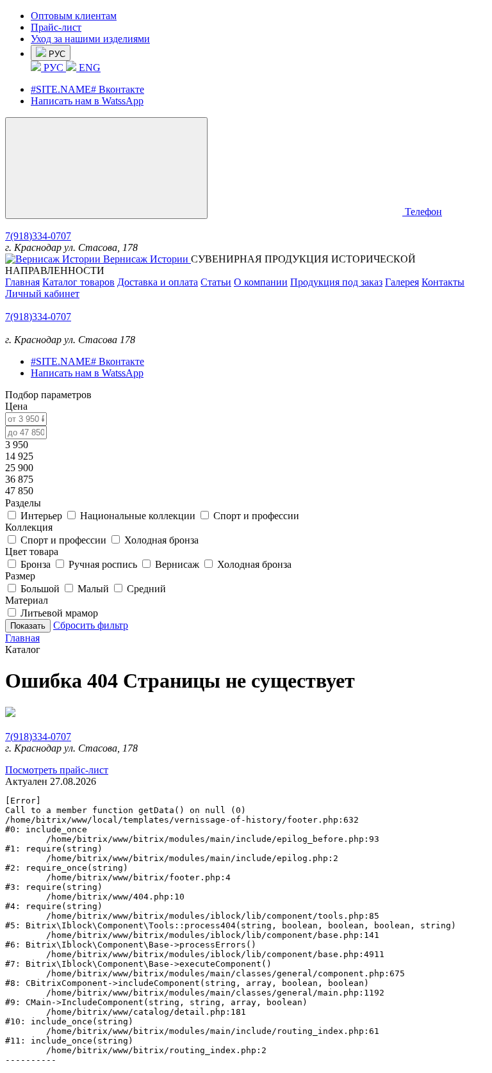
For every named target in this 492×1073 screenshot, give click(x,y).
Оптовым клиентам (74, 15)
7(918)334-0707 (38, 235)
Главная (22, 282)
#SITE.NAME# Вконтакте (87, 89)
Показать (27, 626)
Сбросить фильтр (90, 625)
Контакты (443, 282)
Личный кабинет (42, 293)
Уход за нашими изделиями (90, 38)
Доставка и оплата (157, 282)
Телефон (423, 211)
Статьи (216, 282)
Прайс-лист (56, 27)
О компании (261, 282)
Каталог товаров (78, 282)
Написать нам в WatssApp (87, 100)
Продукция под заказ (336, 282)
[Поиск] (307, 211)
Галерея (402, 282)
